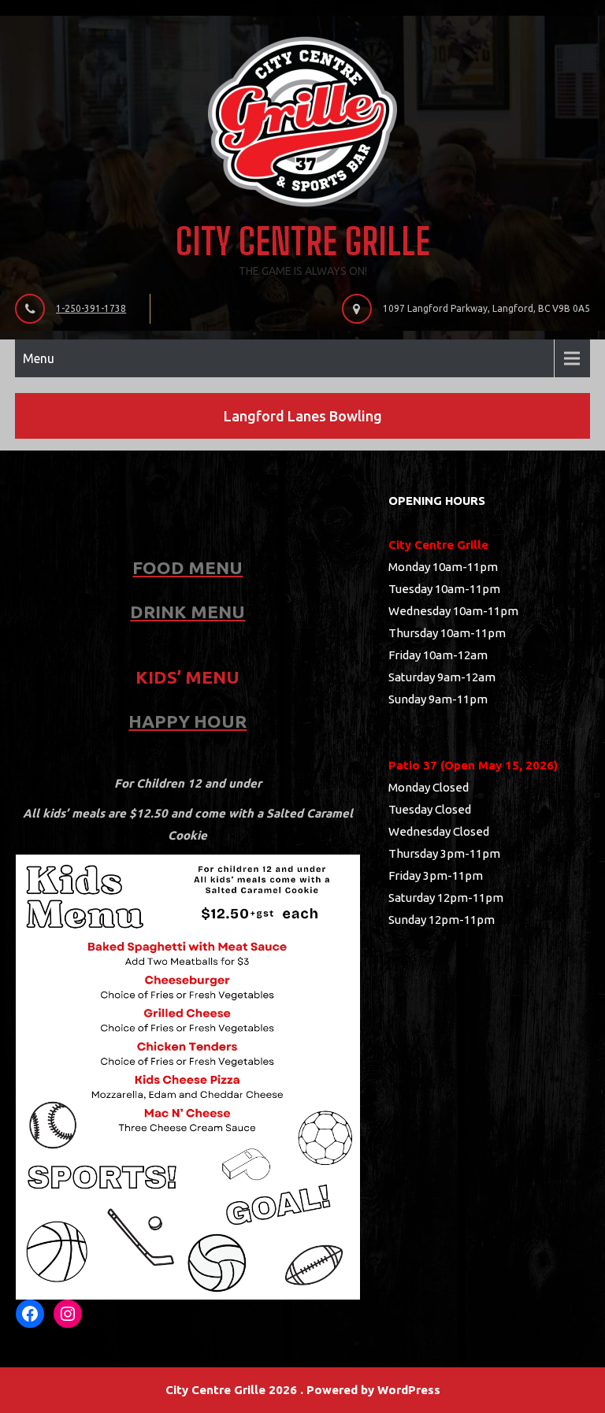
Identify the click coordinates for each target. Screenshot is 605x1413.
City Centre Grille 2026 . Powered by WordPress (302, 1389)
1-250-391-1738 (91, 308)
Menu (38, 358)
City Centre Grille (303, 241)
